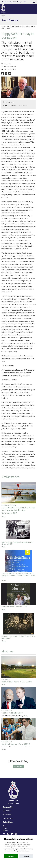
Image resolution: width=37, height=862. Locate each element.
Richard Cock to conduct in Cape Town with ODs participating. (18, 637)
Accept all (11, 856)
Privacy (5, 828)
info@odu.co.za (7, 818)
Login (20, 2)
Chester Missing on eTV (12, 712)
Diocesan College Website (10, 2)
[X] (4, 834)
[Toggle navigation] (33, 1)
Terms (5, 826)
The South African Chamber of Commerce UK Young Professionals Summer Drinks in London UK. (18, 575)
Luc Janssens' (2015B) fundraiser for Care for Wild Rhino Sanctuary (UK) (18, 510)
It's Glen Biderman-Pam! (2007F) (15, 744)
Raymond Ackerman (11, 105)
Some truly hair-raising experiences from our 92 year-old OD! (17, 543)
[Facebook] (8, 834)
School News (5, 679)
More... (3, 516)
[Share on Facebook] (2, 74)
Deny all (26, 856)
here (28, 851)
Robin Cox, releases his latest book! (14, 607)
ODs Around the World (14, 26)
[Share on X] (6, 74)
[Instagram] (15, 834)
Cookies (5, 830)
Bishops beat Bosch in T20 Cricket (16, 681)
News (3, 26)
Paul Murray (13, 66)
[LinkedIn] (12, 834)
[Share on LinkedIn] (9, 74)
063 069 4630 (7, 814)
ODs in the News (6, 711)
